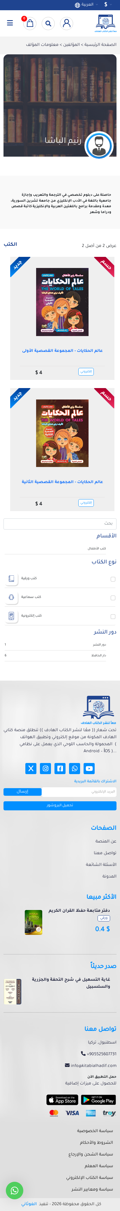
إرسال (22, 792)
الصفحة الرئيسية (100, 45)
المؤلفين (71, 45)
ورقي (103, 918)
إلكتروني (86, 371)
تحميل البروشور (60, 806)
